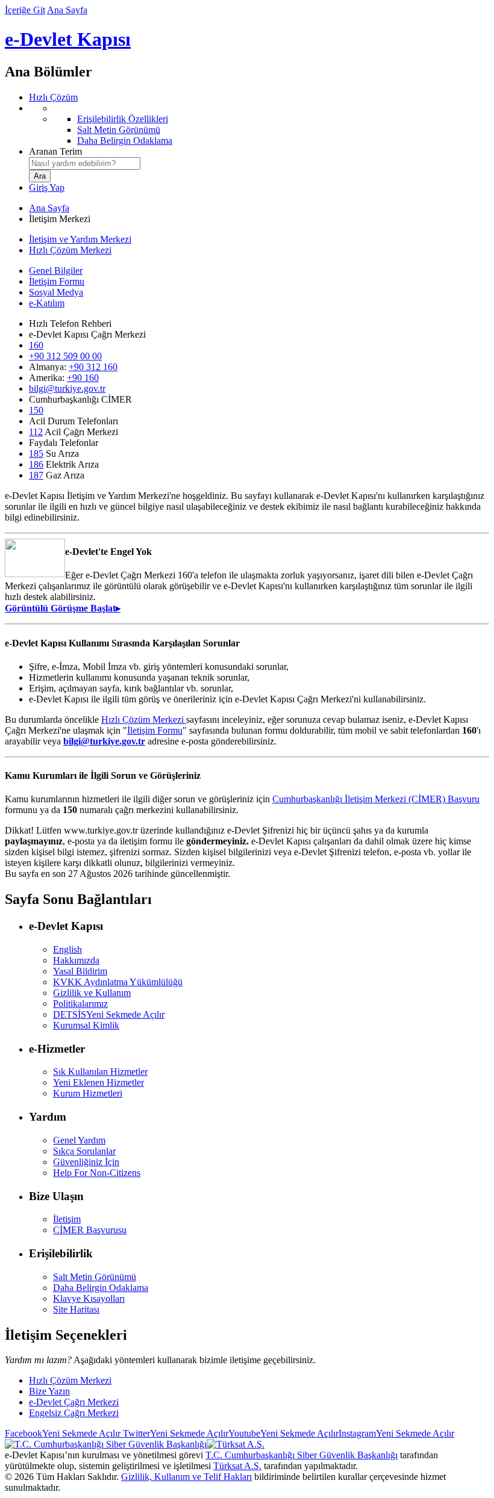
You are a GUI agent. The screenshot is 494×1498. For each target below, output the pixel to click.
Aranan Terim (55, 151)
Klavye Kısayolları (89, 1298)
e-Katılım (46, 303)
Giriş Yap (46, 187)
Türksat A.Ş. (237, 1466)
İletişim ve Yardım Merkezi (80, 239)
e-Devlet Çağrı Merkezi (74, 1402)
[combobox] (84, 163)
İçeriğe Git (25, 10)
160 (36, 345)
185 (36, 453)
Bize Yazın (49, 1391)
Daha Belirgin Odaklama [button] (100, 1288)
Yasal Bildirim (80, 971)
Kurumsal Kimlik (86, 1025)
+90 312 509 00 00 (65, 356)
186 (36, 464)
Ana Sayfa (67, 10)
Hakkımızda (76, 960)
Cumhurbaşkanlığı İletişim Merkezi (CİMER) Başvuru (376, 799)
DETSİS (108, 1014)
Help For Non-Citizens (96, 1173)
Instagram (396, 1433)
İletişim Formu (56, 281)
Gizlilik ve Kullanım (92, 993)
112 (36, 432)
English (67, 949)
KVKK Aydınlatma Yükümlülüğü (118, 982)
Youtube (283, 1433)
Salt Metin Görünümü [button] (94, 1277)
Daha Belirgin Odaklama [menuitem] (124, 140)
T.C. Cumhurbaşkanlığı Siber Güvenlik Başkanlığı (301, 1455)
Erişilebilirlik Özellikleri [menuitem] (122, 119)
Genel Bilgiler (56, 270)
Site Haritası (76, 1309)
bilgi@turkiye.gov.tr (67, 388)
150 (36, 410)
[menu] (259, 124)
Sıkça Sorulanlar (84, 1151)
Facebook (62, 1433)
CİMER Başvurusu (90, 1230)
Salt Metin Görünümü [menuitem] (118, 130)
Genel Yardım (79, 1140)
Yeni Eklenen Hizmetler (98, 1082)
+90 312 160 (93, 367)
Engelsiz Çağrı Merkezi (74, 1413)
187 (36, 475)
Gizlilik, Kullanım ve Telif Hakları (186, 1477)
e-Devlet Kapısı (68, 39)
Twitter (174, 1433)
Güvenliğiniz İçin (86, 1162)
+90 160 (83, 378)
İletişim (67, 1219)
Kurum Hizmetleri (87, 1093)
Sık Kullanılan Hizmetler (100, 1071)
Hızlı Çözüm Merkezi (70, 250)
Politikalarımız (80, 1003)
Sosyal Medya (56, 292)
